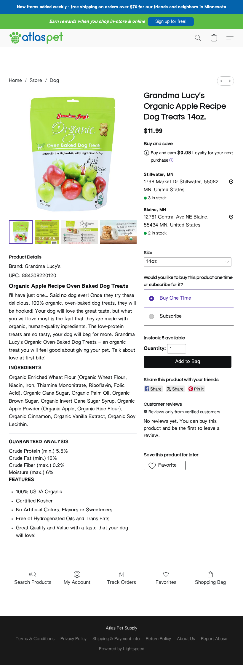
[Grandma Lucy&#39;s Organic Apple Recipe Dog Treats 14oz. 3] (118, 232)
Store (36, 80)
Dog (54, 80)
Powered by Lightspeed (121, 649)
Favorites (166, 582)
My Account (77, 582)
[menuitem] (221, 81)
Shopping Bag (210, 582)
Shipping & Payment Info (116, 639)
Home (15, 80)
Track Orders (121, 582)
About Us (186, 639)
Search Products (32, 582)
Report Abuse (214, 639)
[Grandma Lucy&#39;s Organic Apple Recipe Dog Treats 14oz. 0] (21, 232)
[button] (171, 21)
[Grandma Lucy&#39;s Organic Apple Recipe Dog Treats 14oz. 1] (47, 232)
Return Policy (158, 639)
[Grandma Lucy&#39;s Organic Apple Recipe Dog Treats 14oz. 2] (79, 232)
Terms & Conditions (35, 639)
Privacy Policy (73, 639)
